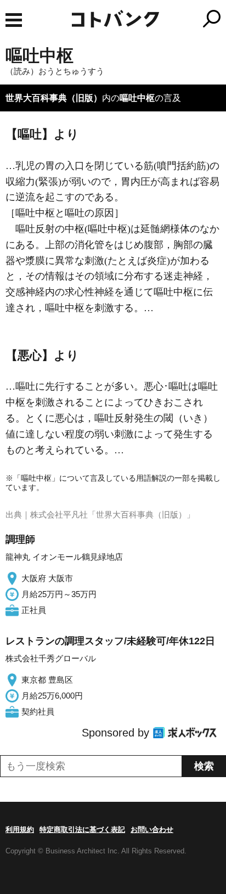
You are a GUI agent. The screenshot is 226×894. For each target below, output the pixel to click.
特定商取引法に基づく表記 (82, 829)
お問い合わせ (152, 829)
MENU (13, 20)
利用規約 (19, 829)
